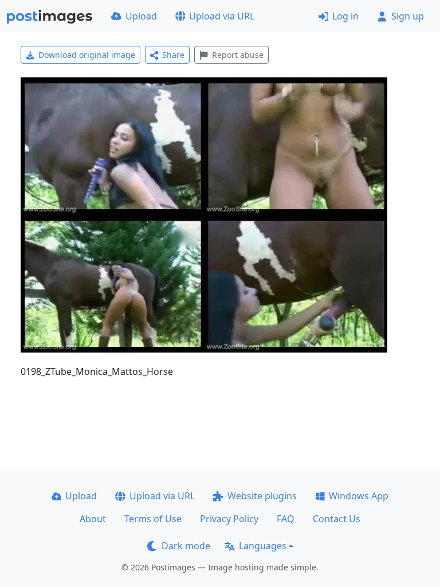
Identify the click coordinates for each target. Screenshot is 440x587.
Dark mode (186, 545)
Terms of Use (153, 518)
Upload (141, 16)
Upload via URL (221, 16)
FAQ (285, 518)
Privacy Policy (229, 518)
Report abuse (238, 54)
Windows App (358, 496)
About (93, 518)
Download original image (86, 54)
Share (173, 54)
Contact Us (336, 518)
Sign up (407, 16)
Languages (262, 545)
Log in (345, 16)
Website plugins (262, 496)
